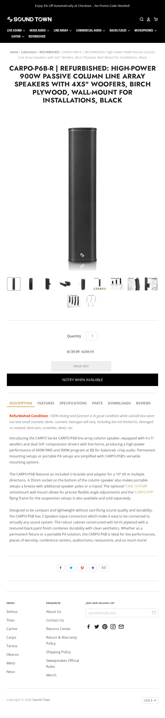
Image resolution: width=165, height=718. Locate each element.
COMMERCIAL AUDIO (89, 30)
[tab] (21, 403)
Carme (11, 628)
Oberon (12, 654)
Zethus (12, 611)
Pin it (82, 567)
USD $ (148, 700)
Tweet (71, 567)
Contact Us (55, 620)
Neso (10, 671)
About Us (53, 611)
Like (60, 567)
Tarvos (11, 646)
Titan (10, 620)
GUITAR (16, 36)
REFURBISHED (37, 36)
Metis (10, 663)
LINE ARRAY (61, 30)
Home (14, 52)
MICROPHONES (144, 30)
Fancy (93, 567)
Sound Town (41, 700)
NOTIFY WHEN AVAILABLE (82, 379)
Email (103, 567)
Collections (29, 52)
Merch (51, 675)
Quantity (74, 336)
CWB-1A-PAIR (136, 486)
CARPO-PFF (144, 492)
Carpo (11, 637)
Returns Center (58, 628)
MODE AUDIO (38, 30)
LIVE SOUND (14, 30)
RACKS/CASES (118, 30)
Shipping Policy (58, 652)
